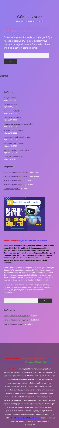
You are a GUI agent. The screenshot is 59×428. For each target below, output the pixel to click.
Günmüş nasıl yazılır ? (12, 189)
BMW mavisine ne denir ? (13, 130)
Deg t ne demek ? (10, 104)
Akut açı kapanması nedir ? (14, 180)
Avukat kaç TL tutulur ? (12, 111)
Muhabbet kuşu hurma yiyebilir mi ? (17, 150)
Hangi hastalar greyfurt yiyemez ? (17, 172)
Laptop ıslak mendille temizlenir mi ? (17, 137)
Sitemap (4, 75)
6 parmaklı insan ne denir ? (14, 144)
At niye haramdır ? (10, 98)
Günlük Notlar (29, 17)
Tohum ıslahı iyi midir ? (12, 117)
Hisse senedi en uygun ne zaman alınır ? (19, 124)
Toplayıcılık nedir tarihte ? (13, 157)
